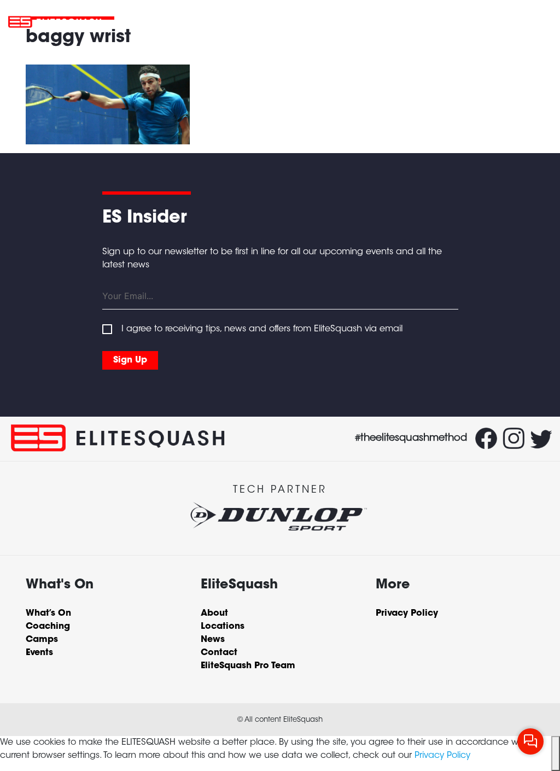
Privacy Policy (442, 755)
